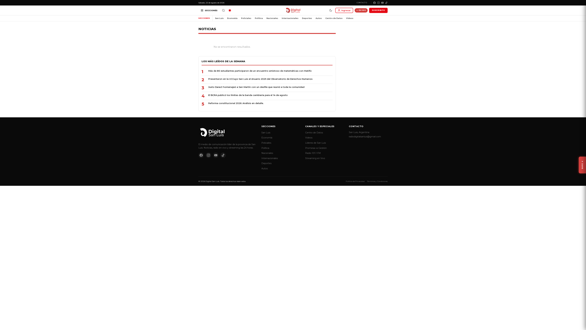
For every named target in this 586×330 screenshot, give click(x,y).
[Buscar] (223, 10)
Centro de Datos (333, 18)
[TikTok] (386, 3)
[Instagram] (378, 3)
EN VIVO (362, 10)
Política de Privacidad (355, 181)
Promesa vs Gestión (316, 148)
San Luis (219, 18)
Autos (319, 18)
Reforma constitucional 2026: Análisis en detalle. (236, 103)
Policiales (246, 18)
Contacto (361, 3)
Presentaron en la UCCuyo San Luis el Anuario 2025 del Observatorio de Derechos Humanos (260, 79)
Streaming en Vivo (315, 158)
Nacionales (272, 18)
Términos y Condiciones (377, 181)
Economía (232, 18)
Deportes (307, 18)
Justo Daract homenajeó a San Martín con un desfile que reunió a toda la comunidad (256, 87)
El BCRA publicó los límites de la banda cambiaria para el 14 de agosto (248, 95)
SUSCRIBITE (378, 10)
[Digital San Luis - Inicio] (293, 10)
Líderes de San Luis (315, 142)
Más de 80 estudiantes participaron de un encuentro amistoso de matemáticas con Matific (260, 71)
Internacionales (290, 18)
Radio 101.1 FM (313, 153)
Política (259, 18)
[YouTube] (382, 3)
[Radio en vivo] (230, 10)
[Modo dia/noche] (331, 10)
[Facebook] (374, 3)
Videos (349, 18)
